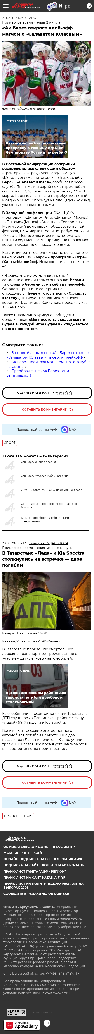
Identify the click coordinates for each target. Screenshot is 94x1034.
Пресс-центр (63, 847)
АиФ (43, 633)
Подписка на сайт (20, 865)
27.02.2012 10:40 (14, 18)
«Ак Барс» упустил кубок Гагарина (44, 475)
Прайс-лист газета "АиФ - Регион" (34, 871)
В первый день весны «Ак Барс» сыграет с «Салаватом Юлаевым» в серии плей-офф (48, 355)
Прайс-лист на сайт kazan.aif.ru (34, 877)
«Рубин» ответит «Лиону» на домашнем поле (51, 489)
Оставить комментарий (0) (47, 409)
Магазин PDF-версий (22, 853)
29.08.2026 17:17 (14, 543)
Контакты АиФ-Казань (63, 865)
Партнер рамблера (41, 1012)
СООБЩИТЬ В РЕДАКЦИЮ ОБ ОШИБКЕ (36, 894)
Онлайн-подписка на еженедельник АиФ (42, 859)
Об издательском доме (25, 847)
